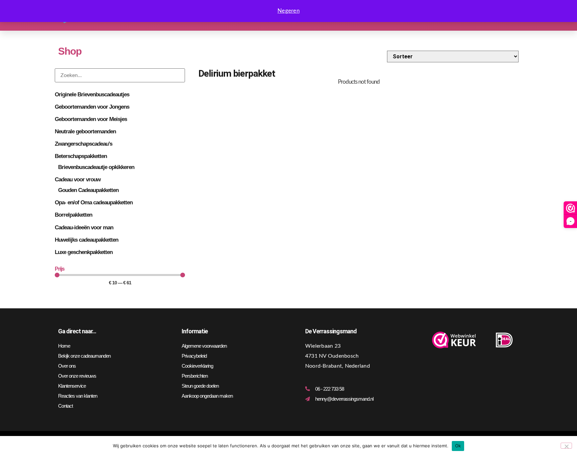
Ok (458, 445)
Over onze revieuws (77, 376)
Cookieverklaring (197, 366)
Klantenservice (72, 386)
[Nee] (566, 446)
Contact (65, 406)
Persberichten (195, 376)
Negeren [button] (288, 11)
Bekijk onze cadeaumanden (84, 356)
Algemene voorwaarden (204, 346)
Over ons (67, 366)
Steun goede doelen (200, 386)
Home (64, 346)
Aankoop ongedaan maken (207, 396)
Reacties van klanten (77, 396)
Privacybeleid (194, 356)
